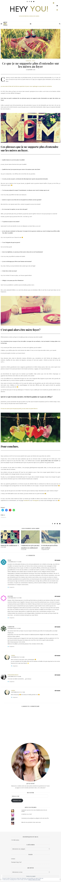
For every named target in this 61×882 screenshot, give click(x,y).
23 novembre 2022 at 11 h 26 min (14, 561)
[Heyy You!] (5, 24)
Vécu (33, 60)
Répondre (57, 560)
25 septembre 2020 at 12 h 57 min (14, 597)
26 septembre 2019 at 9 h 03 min (14, 676)
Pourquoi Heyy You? (16, 862)
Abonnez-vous (17, 800)
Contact (13, 858)
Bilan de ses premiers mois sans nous (31, 822)
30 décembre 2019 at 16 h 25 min (17, 657)
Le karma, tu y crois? (26, 814)
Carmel (13, 655)
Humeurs (28, 60)
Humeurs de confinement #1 (10, 545)
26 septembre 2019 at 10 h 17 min (18, 692)
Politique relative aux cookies (34, 879)
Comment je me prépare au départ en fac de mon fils (35, 818)
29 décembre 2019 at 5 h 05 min (14, 628)
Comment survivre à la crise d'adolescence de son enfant (34, 810)
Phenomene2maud (13, 675)
